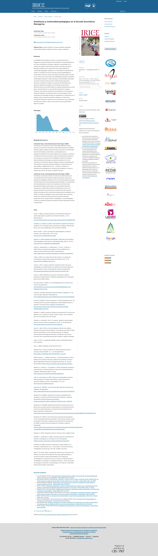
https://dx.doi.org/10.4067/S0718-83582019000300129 (49, 373)
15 (40, 511)
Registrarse (119, 1)
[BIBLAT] (111, 131)
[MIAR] (111, 178)
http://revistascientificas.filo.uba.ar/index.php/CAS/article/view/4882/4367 (54, 220)
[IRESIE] (111, 149)
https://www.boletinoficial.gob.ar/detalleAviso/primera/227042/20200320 (54, 297)
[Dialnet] (111, 112)
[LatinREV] (111, 213)
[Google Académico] (111, 239)
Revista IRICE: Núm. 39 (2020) (84, 504)
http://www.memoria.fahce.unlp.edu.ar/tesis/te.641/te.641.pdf (51, 271)
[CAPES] (111, 163)
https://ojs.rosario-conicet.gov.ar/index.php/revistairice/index (88, 527)
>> (51, 511)
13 (37, 511)
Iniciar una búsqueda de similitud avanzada (55, 514)
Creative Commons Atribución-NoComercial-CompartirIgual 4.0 (89, 123)
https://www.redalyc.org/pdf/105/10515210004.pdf (48, 324)
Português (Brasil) (109, 41)
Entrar (125, 1)
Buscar (123, 11)
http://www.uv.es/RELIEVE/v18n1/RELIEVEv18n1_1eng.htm (50, 354)
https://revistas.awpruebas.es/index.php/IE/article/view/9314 (52, 441)
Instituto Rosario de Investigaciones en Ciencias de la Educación (79, 530)
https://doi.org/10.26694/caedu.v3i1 (44, 383)
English (107, 36)
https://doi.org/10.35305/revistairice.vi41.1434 (49, 42)
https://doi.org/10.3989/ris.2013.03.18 (44, 261)
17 (43, 511)
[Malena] (111, 141)
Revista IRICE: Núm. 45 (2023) (61, 484)
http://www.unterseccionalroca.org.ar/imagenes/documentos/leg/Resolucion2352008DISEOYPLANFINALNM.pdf (65, 413)
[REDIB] (111, 175)
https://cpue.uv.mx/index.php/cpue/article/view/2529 (57, 363)
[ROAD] (111, 207)
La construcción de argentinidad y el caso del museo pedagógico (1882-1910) (71, 496)
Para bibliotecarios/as (110, 26)
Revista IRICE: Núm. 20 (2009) (87, 481)
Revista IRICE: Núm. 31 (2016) (86, 487)
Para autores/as (108, 24)
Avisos (46, 11)
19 (47, 511)
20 (48, 511)
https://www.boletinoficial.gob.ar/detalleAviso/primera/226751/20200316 (54, 391)
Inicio (35, 16)
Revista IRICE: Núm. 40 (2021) (61, 500)
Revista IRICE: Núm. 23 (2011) (61, 491)
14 (38, 511)
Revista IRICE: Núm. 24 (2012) (66, 477)
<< (34, 511)
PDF (82, 62)
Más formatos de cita (85, 87)
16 (42, 511)
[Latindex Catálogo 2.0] (111, 92)
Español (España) (109, 39)
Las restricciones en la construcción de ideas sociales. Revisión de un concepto (68, 480)
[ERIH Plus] (111, 101)
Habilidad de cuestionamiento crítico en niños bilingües (74, 505)
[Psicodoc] (111, 188)
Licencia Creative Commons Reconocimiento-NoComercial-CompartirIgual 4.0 (91, 144)
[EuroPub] (111, 228)
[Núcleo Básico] (111, 63)
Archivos (39, 11)
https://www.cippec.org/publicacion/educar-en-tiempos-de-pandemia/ (53, 253)
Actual (33, 11)
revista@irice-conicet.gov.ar (85, 538)
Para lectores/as (108, 21)
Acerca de (54, 11)
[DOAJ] (111, 83)
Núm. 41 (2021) (48, 16)
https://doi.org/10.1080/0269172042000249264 (47, 243)
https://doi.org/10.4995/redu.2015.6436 (45, 235)
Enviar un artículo (110, 49)
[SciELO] (111, 74)
